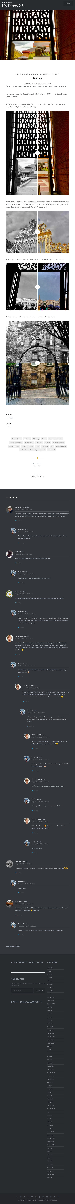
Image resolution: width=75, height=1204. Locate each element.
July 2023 (49, 1085)
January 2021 (50, 1171)
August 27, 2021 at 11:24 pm (40, 782)
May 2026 (49, 977)
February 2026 (50, 987)
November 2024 (51, 1036)
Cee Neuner (20, 861)
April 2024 (49, 1059)
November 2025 (51, 997)
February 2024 (50, 1066)
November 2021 (51, 1138)
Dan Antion (20, 507)
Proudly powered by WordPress (27, 1200)
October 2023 (50, 1079)
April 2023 (49, 1095)
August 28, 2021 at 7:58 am (40, 844)
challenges (27, 439)
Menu (69, 3)
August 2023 (50, 1082)
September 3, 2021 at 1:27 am (24, 904)
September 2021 (51, 1144)
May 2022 (49, 1118)
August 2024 (50, 1046)
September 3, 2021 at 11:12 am (27, 926)
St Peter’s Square (14, 446)
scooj (18, 552)
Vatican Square (34, 450)
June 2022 (49, 1115)
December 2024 (51, 1033)
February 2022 (50, 1128)
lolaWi (18, 591)
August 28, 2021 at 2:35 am (23, 864)
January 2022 (50, 1131)
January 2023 (50, 1105)
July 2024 (49, 1049)
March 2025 (50, 1023)
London (59, 439)
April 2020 (49, 1177)
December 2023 (51, 1072)
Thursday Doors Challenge (49, 74)
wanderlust (51, 450)
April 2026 (49, 980)
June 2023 (49, 1089)
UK (52, 446)
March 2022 (50, 1125)
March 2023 (50, 1099)
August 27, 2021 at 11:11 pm (27, 665)
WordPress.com (51, 1200)
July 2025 (49, 1010)
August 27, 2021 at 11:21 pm (40, 759)
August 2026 (50, 967)
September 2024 (51, 1043)
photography (29, 442)
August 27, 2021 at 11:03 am (27, 532)
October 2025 (50, 1000)
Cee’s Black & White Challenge (27, 74)
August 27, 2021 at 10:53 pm (24, 638)
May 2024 (49, 1056)
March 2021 (50, 1164)
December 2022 (51, 1108)
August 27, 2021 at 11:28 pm (40, 802)
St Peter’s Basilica (58, 442)
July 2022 (49, 1112)
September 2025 (51, 1003)
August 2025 (50, 1007)
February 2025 (50, 1026)
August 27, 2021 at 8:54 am (23, 554)
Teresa (33, 83)
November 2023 (51, 1076)
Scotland (47, 442)
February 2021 (50, 1167)
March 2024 (50, 1062)
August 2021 (50, 1148)
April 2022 (49, 1121)
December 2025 (51, 994)
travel (37, 446)
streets (30, 446)
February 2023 (50, 1102)
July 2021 (49, 1151)
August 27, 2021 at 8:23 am (23, 509)
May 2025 (49, 1017)
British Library (16, 439)
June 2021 (49, 1154)
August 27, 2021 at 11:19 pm (40, 737)
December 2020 (51, 1174)
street (24, 446)
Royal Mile (39, 442)
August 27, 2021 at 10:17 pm (24, 594)
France (44, 439)
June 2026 (49, 974)
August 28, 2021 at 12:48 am (40, 821)
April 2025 (49, 1020)
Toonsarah (20, 636)
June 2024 (49, 1053)
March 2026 (50, 984)
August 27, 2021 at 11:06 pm (27, 614)
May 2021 (49, 1158)
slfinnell (19, 901)
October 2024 (50, 1040)
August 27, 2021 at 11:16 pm (36, 712)
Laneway (52, 439)
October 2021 (50, 1141)
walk (43, 450)
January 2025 (50, 1030)
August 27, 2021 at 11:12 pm (31, 688)
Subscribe (39, 990)
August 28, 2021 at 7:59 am (26, 884)
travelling (45, 446)
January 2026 (50, 990)
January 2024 (50, 1069)
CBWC (49, 94)
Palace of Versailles (16, 442)
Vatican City (24, 450)
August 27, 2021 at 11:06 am (27, 574)
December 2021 (51, 1135)
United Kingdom (61, 446)
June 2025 (49, 1013)
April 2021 (49, 1161)
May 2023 (49, 1092)
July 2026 (49, 971)
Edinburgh (36, 439)
